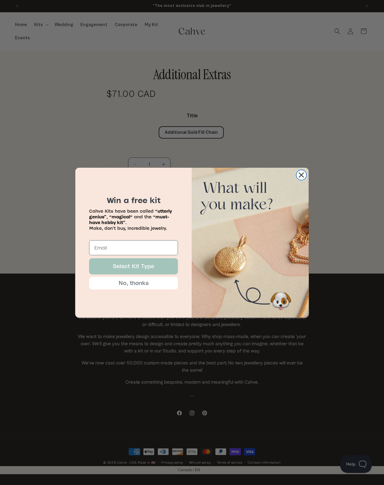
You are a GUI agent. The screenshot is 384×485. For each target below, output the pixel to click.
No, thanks (133, 283)
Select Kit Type (133, 266)
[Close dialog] (301, 175)
